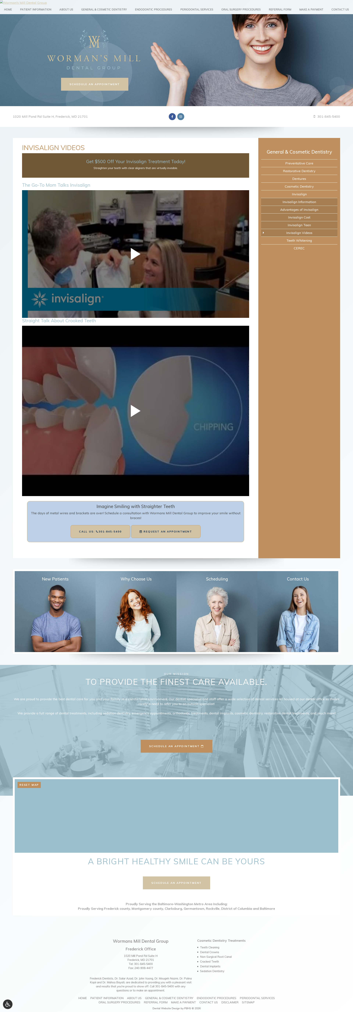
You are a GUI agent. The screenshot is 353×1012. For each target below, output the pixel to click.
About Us (66, 9)
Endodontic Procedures (153, 9)
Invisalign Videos (299, 233)
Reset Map (29, 784)
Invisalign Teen (299, 225)
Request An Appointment (167, 531)
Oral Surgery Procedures (241, 9)
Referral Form (280, 9)
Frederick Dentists (101, 978)
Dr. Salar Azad (124, 978)
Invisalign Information (299, 202)
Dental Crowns (209, 952)
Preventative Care (299, 163)
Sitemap (248, 1002)
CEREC (299, 248)
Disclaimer (229, 1002)
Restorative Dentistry (299, 171)
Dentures (299, 179)
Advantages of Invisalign (299, 209)
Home (8, 9)
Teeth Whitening (299, 240)
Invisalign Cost (299, 217)
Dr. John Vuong (143, 978)
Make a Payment (311, 9)
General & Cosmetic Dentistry (104, 9)
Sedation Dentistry (212, 971)
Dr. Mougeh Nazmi (166, 978)
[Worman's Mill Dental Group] (176, 2)
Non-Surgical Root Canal (216, 956)
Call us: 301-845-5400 (100, 531)
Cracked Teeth (209, 961)
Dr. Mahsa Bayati (113, 982)
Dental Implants (210, 966)
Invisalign (299, 194)
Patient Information (35, 9)
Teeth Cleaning (209, 947)
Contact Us (340, 9)
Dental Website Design (166, 1008)
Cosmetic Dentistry (299, 186)
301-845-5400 (143, 964)
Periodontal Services (196, 9)
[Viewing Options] (8, 1004)
